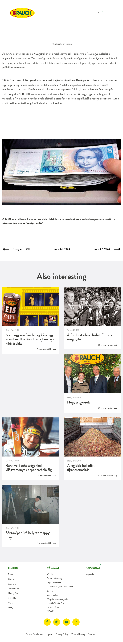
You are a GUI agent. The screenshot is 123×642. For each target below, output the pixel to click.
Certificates (52, 595)
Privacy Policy (62, 634)
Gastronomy (13, 588)
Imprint (49, 634)
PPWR (50, 611)
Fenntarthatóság (54, 578)
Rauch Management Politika (60, 586)
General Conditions (34, 634)
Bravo (10, 574)
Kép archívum (53, 607)
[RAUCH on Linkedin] (76, 622)
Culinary (12, 584)
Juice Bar (12, 598)
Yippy (10, 607)
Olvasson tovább (44, 349)
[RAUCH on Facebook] (47, 622)
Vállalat (50, 574)
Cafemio (12, 579)
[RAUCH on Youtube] (66, 622)
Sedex (50, 591)
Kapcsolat (90, 574)
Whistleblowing (78, 634)
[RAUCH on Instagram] (56, 622)
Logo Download (54, 582)
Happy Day (13, 593)
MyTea (11, 603)
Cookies (91, 634)
